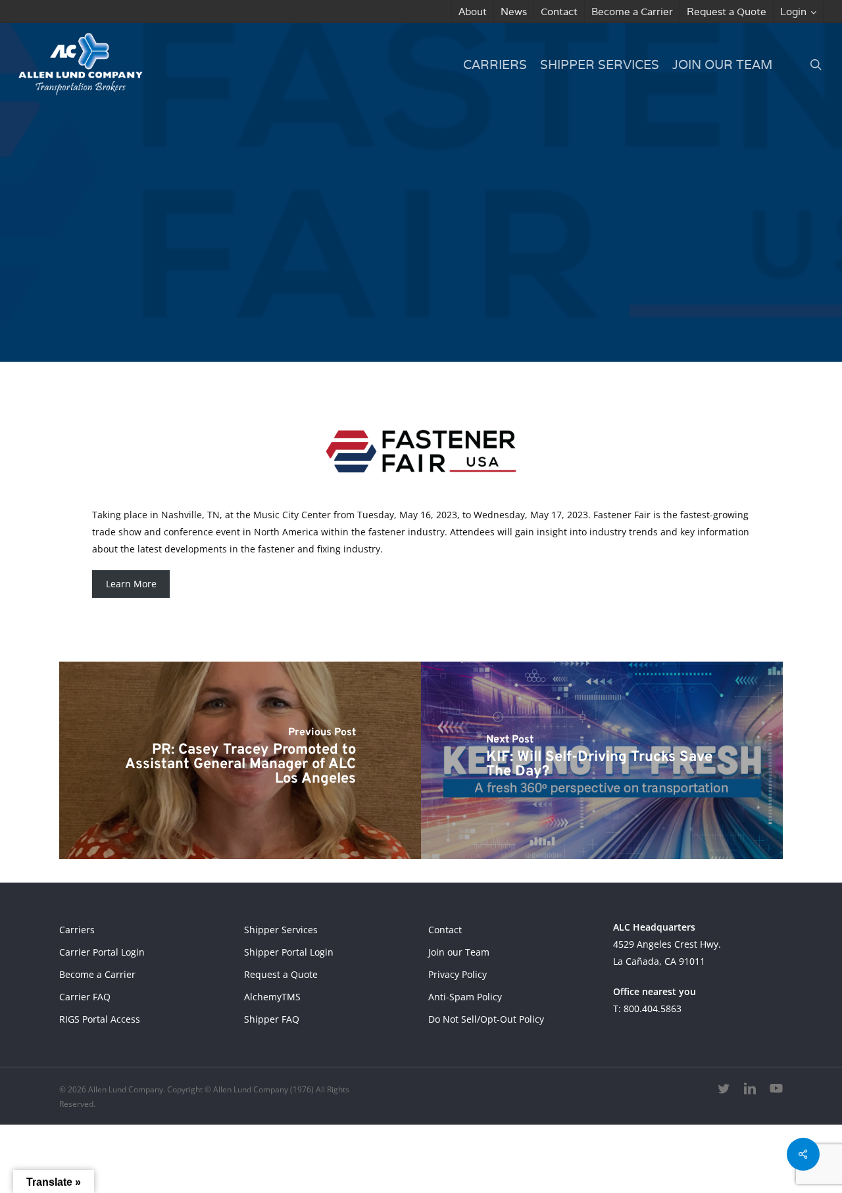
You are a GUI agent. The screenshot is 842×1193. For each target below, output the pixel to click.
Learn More (131, 584)
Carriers (77, 929)
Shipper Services (281, 929)
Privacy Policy (457, 974)
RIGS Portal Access (99, 1019)
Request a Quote (281, 974)
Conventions (457, 271)
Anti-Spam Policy (465, 996)
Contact (445, 929)
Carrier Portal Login (102, 952)
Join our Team (458, 952)
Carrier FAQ (85, 996)
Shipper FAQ (271, 1019)
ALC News (374, 271)
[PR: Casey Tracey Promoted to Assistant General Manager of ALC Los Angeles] (240, 760)
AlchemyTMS (272, 996)
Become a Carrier (97, 974)
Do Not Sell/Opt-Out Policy (486, 1019)
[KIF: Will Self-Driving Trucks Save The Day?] (602, 760)
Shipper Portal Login (289, 952)
